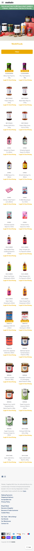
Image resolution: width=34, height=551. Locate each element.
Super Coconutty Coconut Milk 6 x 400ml (25, 405)
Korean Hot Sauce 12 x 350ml (9, 150)
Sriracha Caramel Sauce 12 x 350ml (25, 150)
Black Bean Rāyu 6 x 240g (25, 100)
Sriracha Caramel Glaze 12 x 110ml (9, 224)
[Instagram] (5, 476)
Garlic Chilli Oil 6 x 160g (9, 458)
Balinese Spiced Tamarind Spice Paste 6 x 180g (24, 351)
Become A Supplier (7, 508)
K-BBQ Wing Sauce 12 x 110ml (24, 200)
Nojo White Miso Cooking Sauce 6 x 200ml (9, 250)
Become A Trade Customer (9, 510)
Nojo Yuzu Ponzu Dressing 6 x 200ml (9, 276)
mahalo (13, 542)
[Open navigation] (2, 2)
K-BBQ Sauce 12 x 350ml (9, 175)
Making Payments (6, 495)
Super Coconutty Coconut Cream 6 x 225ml (9, 432)
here (24, 491)
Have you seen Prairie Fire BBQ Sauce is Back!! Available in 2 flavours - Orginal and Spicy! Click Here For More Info (17, 7)
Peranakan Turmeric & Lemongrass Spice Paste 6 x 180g (25, 378)
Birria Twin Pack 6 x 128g (9, 76)
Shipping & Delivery (7, 497)
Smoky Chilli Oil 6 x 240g (9, 125)
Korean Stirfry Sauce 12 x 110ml (25, 224)
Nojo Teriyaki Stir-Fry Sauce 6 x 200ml (25, 249)
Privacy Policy (5, 502)
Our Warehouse (6, 521)
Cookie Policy (5, 512)
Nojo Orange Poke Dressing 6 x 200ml (24, 301)
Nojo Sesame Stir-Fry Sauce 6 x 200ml (25, 276)
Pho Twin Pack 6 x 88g (25, 76)
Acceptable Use (6, 499)
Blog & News (5, 506)
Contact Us (4, 523)
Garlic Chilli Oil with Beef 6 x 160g (24, 458)
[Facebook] (2, 476)
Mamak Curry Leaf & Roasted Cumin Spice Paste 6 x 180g (9, 405)
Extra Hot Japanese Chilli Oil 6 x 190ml (9, 350)
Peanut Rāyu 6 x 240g (9, 100)
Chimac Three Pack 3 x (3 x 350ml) (9, 200)
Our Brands (4, 519)
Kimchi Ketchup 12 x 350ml (25, 175)
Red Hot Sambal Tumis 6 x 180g (9, 377)
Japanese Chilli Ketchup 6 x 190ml (25, 326)
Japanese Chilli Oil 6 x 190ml (9, 326)
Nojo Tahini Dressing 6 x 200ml (9, 301)
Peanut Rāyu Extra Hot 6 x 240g (25, 125)
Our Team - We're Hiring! (8, 516)
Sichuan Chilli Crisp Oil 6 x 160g (24, 431)
